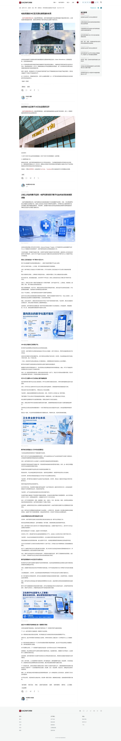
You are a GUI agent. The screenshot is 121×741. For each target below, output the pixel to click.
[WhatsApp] (26, 90)
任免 (33, 7)
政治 (20, 722)
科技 (36, 684)
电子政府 (24, 684)
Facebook (49, 169)
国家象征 (53, 724)
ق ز (95, 2)
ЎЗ (97, 2)
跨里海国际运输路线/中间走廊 (49, 7)
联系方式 (84, 722)
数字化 (63, 684)
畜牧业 (23, 86)
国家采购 (53, 730)
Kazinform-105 (60, 7)
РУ (87, 2)
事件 (36, 7)
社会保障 (24, 688)
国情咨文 (40, 7)
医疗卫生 (30, 684)
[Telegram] (30, 90)
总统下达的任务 (43, 684)
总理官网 (31, 169)
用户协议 (53, 719)
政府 (28, 86)
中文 (93, 2)
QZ (85, 2)
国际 (20, 730)
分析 (73, 2)
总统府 (29, 7)
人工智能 (69, 684)
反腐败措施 (53, 727)
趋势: (20, 7)
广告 (83, 724)
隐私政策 (53, 722)
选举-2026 (24, 7)
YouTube (42, 169)
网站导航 (84, 719)
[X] (38, 90)
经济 (20, 727)
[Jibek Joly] (94, 8)
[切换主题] (79, 2)
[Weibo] (90, 711)
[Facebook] (34, 90)
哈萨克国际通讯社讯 (27, 18)
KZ (83, 2)
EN (90, 2)
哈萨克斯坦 (57, 684)
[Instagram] (22, 90)
